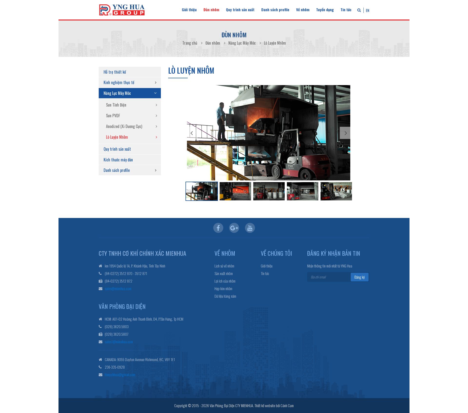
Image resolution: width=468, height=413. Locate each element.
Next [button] (346, 133)
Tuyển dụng (325, 9)
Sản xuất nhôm (223, 273)
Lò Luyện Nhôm (117, 137)
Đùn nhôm (211, 9)
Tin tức (346, 9)
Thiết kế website (264, 405)
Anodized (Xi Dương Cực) (124, 126)
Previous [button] (191, 133)
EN (367, 10)
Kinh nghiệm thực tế (119, 82)
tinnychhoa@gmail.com (120, 374)
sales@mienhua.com (118, 288)
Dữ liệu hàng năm (225, 296)
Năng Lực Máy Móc (117, 93)
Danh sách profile (275, 9)
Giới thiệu (189, 9)
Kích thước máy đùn (118, 160)
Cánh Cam (287, 405)
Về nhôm (302, 9)
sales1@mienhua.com (119, 341)
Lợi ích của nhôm (224, 281)
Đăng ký (359, 277)
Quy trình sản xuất (240, 9)
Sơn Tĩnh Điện (116, 105)
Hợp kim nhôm (223, 288)
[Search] (359, 10)
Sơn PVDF (113, 115)
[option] (268, 132)
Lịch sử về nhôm (224, 265)
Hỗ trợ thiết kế (115, 72)
